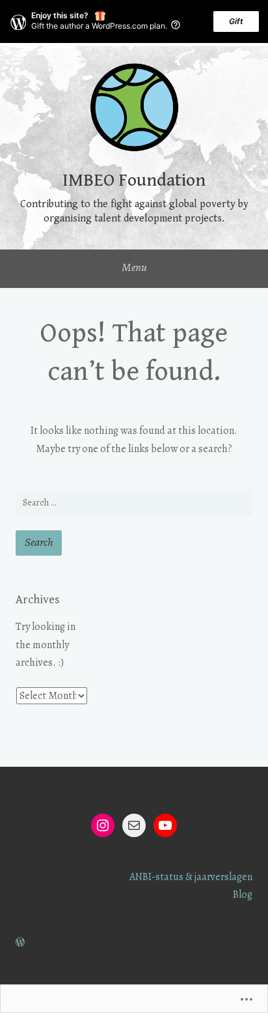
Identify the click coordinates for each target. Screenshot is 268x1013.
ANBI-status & (161, 877)
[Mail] (134, 825)
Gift (236, 21)
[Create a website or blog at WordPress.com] (20, 942)
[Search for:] (134, 503)
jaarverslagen (223, 877)
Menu (134, 267)
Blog (242, 894)
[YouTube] (165, 825)
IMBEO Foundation (134, 180)
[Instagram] (102, 825)
